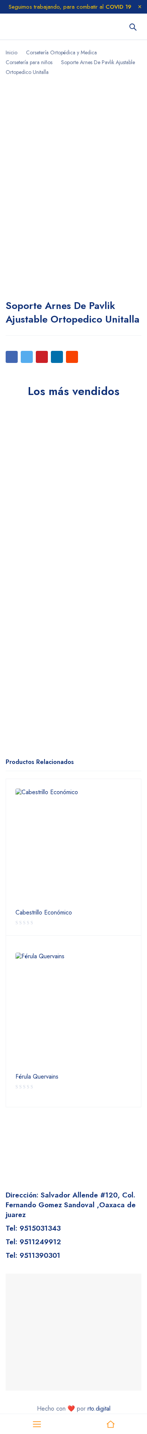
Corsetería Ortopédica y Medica (61, 52)
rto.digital (98, 1408)
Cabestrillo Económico (43, 912)
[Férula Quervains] (73, 1011)
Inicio (11, 52)
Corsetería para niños (29, 62)
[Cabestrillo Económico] (73, 846)
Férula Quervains (36, 1077)
